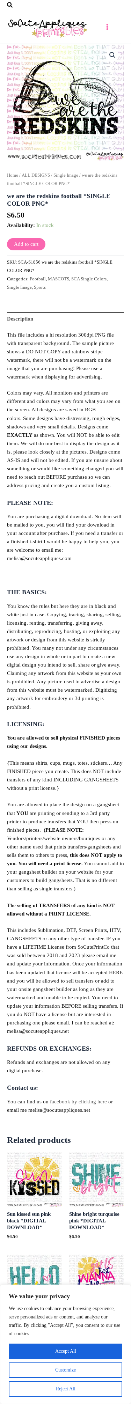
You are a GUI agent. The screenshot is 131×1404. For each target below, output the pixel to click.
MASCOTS (58, 278)
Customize (65, 1370)
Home (12, 175)
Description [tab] (20, 319)
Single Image (65, 175)
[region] (65, 1344)
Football (38, 278)
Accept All (65, 1351)
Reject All (65, 1388)
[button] (10, 5)
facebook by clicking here (78, 1101)
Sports (40, 287)
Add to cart (26, 244)
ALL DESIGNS (36, 175)
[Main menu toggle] (107, 27)
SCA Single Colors (89, 278)
